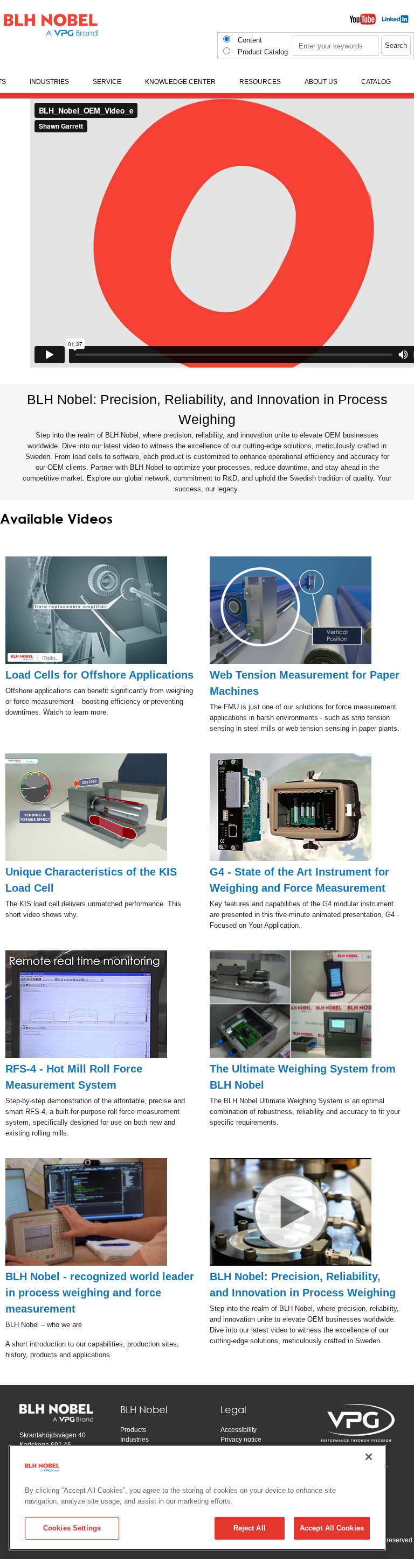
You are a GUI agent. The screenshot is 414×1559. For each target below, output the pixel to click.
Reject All (249, 1528)
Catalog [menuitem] (376, 82)
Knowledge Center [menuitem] (180, 82)
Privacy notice (240, 1439)
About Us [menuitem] (321, 82)
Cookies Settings (72, 1528)
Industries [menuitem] (49, 82)
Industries (134, 1439)
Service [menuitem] (107, 82)
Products (133, 1430)
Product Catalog (263, 51)
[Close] (369, 1457)
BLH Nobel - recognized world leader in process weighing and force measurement (99, 1293)
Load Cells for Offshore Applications (99, 675)
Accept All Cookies (332, 1528)
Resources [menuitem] (260, 82)
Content (250, 40)
